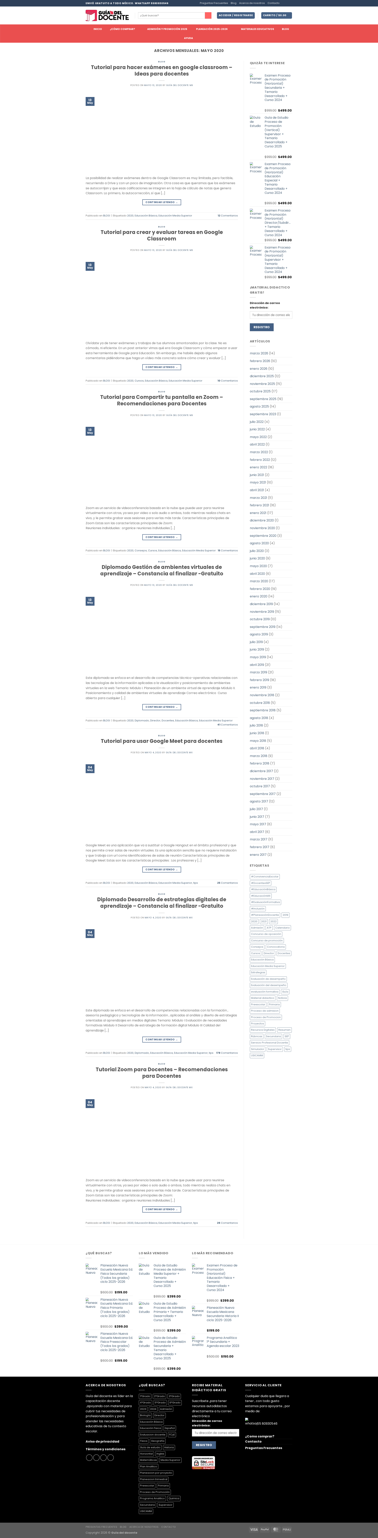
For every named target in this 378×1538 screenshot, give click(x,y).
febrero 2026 (260, 361)
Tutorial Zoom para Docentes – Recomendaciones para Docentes (162, 1073)
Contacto (274, 3)
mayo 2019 (258, 657)
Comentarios (228, 215)
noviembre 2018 (262, 695)
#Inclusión (258, 908)
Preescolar (258, 1004)
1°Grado (145, 1396)
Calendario (282, 927)
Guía (285, 991)
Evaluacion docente (152, 1434)
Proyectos (257, 1023)
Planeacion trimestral (153, 1479)
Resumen (284, 1029)
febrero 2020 (260, 589)
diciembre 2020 (262, 520)
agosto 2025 (259, 406)
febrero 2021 (259, 505)
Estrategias (258, 972)
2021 (264, 921)
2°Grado (159, 1396)
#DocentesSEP (260, 883)
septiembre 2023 (263, 414)
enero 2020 (258, 596)
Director (155, 720)
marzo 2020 (259, 581)
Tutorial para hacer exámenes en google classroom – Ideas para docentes (161, 70)
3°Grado (174, 1396)
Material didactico (262, 998)
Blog (233, 3)
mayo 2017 (258, 824)
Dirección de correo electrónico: (265, 305)
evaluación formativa (264, 991)
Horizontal (146, 1453)
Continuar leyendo (161, 202)
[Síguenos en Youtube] (110, 1457)
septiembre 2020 (263, 535)
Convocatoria (276, 946)
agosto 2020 (259, 543)
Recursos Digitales (263, 1029)
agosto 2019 (259, 634)
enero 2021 (258, 513)
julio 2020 (257, 551)
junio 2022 (257, 429)
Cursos (139, 380)
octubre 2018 (260, 703)
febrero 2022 (260, 460)
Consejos (141, 550)
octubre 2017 (260, 786)
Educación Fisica (150, 1428)
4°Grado (145, 1402)
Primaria (274, 1004)
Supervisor (275, 1049)
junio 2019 (257, 649)
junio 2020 (257, 558)
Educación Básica (146, 215)
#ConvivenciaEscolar (265, 876)
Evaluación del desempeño (268, 985)
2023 (143, 1409)
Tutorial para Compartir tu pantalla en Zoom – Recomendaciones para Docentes (161, 400)
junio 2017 (257, 816)
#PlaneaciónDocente (265, 915)
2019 (285, 915)
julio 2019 (256, 642)
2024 (153, 1409)
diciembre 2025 (262, 376)
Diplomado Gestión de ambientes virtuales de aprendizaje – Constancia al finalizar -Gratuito (161, 570)
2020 (130, 215)
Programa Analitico (152, 1498)
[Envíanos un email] (290, 3)
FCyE (172, 1434)
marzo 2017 (258, 839)
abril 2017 (257, 832)
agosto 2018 (259, 718)
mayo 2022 (258, 437)
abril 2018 (257, 748)
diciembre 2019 (261, 604)
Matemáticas (148, 1460)
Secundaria (273, 1036)
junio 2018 (257, 733)
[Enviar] (208, 15)
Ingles (160, 1453)
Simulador (257, 1049)
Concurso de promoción (267, 940)
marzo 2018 (258, 756)
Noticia (282, 998)
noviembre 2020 (262, 528)
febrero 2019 (259, 680)
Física (143, 1441)
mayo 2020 (258, 566)
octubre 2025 (260, 391)
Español (170, 1428)
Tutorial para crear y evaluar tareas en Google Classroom (162, 235)
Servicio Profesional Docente (269, 1042)
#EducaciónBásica (263, 889)
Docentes (168, 720)
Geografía (157, 1441)
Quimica (174, 1498)
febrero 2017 (259, 847)
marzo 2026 (259, 353)
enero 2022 (258, 467)
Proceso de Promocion (266, 1017)
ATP (269, 927)
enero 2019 (258, 687)
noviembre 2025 (262, 384)
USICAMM (257, 1055)
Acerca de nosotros (252, 3)
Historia (169, 1447)
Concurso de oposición (266, 934)
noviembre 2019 (262, 611)
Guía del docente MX (179, 85)
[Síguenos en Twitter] (286, 3)
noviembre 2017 (262, 778)
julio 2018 (256, 725)
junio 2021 (257, 475)
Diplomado (142, 720)
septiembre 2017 (263, 794)
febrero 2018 (259, 763)
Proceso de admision (265, 1010)
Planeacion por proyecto (156, 1472)
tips (195, 883)
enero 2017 (258, 854)
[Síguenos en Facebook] (283, 3)
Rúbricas (256, 1036)
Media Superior (170, 1460)
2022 (273, 921)
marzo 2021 (258, 497)
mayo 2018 (258, 740)
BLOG (161, 61)
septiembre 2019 (262, 627)
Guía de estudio (150, 1447)
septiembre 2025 (263, 399)
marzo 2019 (258, 672)
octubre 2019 (260, 619)
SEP (287, 1036)
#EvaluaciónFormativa (265, 902)
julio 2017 (256, 809)
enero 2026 (258, 368)
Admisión (257, 927)
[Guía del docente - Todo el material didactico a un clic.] (107, 15)
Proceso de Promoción (155, 1492)
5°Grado (160, 1402)
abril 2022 (257, 444)
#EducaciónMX (261, 895)
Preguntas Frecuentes (214, 3)
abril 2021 (257, 490)
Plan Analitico (148, 1466)
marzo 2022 (259, 452)
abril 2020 (257, 573)
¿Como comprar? (259, 1436)
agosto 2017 (259, 801)
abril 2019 (257, 665)
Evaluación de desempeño (268, 979)
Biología (145, 1415)
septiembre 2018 (263, 710)
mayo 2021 (258, 482)
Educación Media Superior (175, 215)
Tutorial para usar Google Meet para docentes (161, 741)
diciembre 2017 (261, 771)
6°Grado (175, 1402)
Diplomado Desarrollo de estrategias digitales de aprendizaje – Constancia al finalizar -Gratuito (161, 902)
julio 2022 (257, 422)
